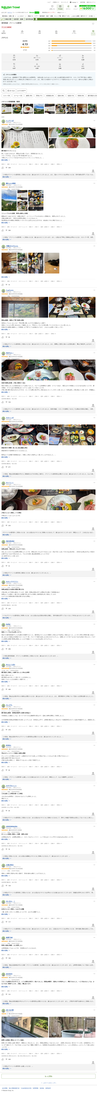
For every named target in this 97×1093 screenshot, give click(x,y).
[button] (7, 109)
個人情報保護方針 (14, 1088)
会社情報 (4, 1088)
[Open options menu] (94, 120)
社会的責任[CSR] (26, 1088)
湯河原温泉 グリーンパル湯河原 (11, 23)
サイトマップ (64, 2)
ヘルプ (48, 2)
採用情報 (35, 1088)
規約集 (42, 1088)
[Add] (93, 24)
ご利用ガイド (55, 2)
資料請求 (48, 1088)
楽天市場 (82, 2)
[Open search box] (4, 91)
